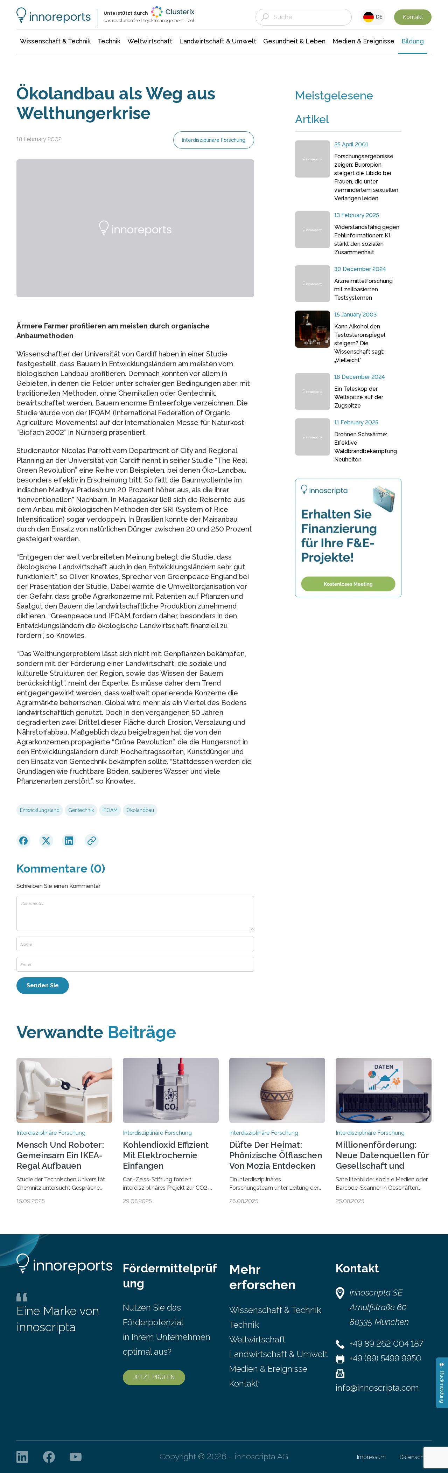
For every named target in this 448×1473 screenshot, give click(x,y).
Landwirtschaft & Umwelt (278, 1354)
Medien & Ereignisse (268, 1369)
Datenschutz (416, 1457)
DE (378, 17)
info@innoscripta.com (377, 1388)
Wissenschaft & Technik (275, 1310)
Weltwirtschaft (257, 1339)
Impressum (371, 1457)
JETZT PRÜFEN (154, 1377)
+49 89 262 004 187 (386, 1344)
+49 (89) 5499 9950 (385, 1358)
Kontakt (412, 17)
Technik (244, 1325)
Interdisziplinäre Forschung (213, 140)
